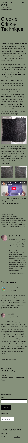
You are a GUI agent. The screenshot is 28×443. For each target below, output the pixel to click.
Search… (4, 397)
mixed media (12, 222)
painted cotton (5, 224)
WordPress (17, 437)
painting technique (20, 226)
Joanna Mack (12, 287)
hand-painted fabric (15, 220)
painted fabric (13, 216)
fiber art (18, 218)
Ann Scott (11, 314)
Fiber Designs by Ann (11, 430)
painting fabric (10, 226)
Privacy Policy (5, 433)
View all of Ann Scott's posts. (17, 273)
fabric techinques (10, 218)
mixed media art (20, 222)
